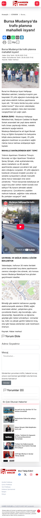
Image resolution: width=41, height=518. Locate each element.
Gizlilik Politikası (7, 482)
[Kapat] (38, 511)
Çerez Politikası (7, 484)
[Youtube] (37, 474)
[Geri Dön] (4, 3)
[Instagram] (31, 474)
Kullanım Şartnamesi (8, 489)
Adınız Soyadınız (11, 343)
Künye (4, 494)
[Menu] (37, 3)
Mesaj (5, 352)
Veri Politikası (6, 487)
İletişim (4, 492)
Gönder (6, 383)
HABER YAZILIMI (7, 506)
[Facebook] (19, 474)
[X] (25, 474)
